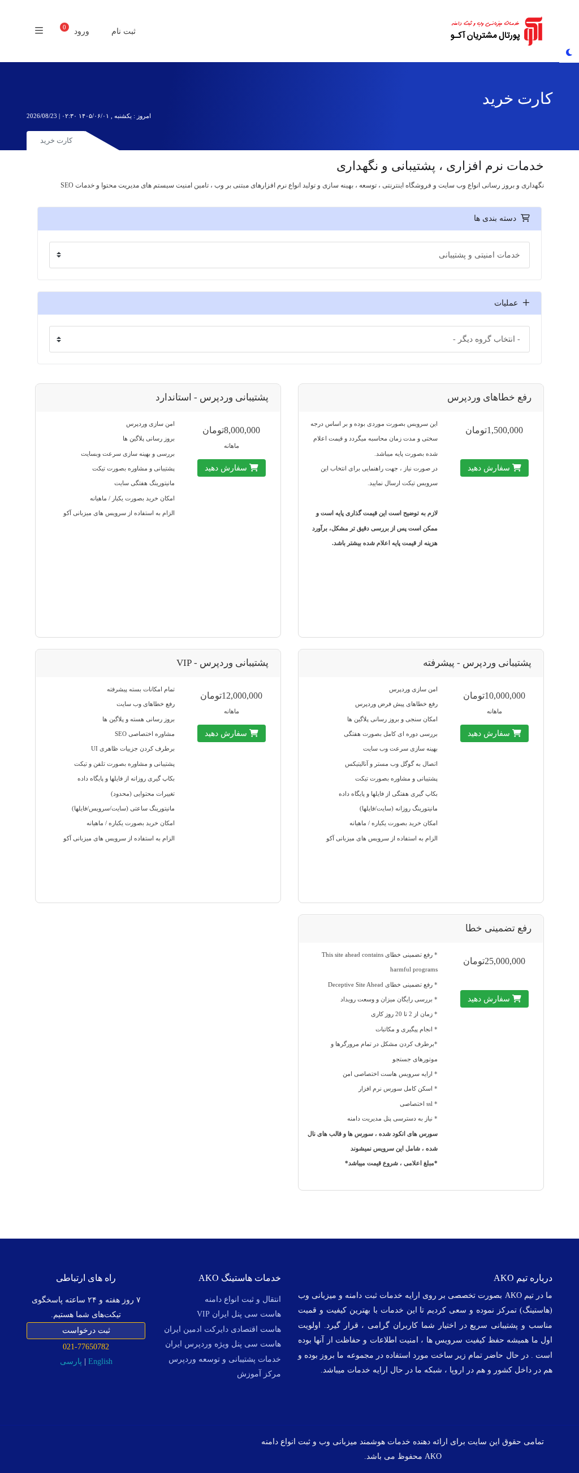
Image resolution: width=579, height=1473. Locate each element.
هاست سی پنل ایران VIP (239, 1314)
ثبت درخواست (86, 1330)
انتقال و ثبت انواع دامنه (243, 1299)
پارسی (71, 1361)
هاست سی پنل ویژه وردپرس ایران (223, 1344)
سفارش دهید (490, 468)
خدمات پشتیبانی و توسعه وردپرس (224, 1359)
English (100, 1361)
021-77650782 (86, 1346)
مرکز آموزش (259, 1374)
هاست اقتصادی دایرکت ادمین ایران (222, 1329)
